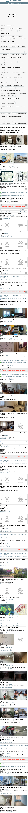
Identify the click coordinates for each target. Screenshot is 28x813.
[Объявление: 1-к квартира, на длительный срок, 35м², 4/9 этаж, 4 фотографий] (7, 230)
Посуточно (14, 38)
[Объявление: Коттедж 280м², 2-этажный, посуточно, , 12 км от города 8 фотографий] (14, 554)
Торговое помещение (17, 108)
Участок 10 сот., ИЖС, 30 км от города (10, 615)
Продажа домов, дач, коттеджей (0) (11, 57)
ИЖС (2, 77)
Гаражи (2, 93)
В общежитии (4, 44)
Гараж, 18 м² (3, 645)
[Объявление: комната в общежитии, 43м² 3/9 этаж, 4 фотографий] (13, 318)
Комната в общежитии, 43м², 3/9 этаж (10, 319)
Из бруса (3, 64)
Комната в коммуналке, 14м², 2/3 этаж (10, 364)
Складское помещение (5, 113)
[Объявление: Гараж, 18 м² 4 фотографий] (13, 662)
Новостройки (13, 30)
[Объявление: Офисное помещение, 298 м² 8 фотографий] (13, 699)
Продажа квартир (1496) (8, 25)
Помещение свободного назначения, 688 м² (11, 719)
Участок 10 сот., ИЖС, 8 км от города (9, 597)
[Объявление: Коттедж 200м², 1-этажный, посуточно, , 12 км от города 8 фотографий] (7, 524)
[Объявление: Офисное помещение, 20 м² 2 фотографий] (13, 805)
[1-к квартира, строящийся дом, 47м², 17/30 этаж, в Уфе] (7, 181)
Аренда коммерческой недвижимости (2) (12, 116)
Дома (2, 59)
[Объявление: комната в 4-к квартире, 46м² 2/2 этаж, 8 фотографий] (13, 335)
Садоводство (8, 77)
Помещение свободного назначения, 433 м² (11, 769)
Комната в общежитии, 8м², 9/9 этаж (9, 353)
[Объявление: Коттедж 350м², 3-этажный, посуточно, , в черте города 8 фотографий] (14, 535)
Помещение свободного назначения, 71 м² (11, 787)
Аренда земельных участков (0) (10, 82)
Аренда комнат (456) (7, 49)
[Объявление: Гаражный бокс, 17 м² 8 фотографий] (13, 681)
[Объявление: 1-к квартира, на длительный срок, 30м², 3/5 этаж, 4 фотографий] (7, 267)
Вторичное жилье (4, 30)
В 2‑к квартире (4, 46)
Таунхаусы (19, 59)
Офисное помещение (5, 108)
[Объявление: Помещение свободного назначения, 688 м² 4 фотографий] (13, 718)
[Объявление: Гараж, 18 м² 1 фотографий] (13, 644)
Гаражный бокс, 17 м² (5, 682)
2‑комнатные (11, 28)
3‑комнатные (19, 28)
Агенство (3, 87)
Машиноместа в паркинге (12, 93)
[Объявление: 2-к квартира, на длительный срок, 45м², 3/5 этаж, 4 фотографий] (14, 296)
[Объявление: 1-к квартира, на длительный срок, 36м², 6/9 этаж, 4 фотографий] (7, 249)
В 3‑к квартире (12, 46)
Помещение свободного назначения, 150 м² (11, 737)
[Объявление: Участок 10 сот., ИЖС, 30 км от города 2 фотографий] (13, 614)
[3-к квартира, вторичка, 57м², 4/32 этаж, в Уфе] (13, 209)
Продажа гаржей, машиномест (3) (10, 90)
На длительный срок (5, 38)
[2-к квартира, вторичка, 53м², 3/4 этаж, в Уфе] (7, 163)
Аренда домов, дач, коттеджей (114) (11, 67)
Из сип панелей (21, 62)
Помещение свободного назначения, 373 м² (11, 751)
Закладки (12, 3)
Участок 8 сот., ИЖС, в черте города (9, 627)
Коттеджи (13, 59)
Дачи (7, 59)
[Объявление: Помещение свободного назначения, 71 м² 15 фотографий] (13, 786)
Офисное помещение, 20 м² (7, 807)
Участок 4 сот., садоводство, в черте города (11, 579)
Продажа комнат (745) (7, 41)
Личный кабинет (19, 3)
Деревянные (13, 62)
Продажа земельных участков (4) (10, 75)
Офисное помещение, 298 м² (7, 701)
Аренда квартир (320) (7, 33)
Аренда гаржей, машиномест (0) (10, 98)
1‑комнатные (3, 28)
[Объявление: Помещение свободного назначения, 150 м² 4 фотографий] (13, 736)
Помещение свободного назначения (8, 111)
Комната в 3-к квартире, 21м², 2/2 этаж (10, 378)
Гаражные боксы (23, 93)
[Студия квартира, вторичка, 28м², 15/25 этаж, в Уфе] (14, 193)
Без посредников (22, 30)
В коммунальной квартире (14, 44)
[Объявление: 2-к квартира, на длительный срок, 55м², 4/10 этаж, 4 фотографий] (14, 277)
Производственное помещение (19, 113)
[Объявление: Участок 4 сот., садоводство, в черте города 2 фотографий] (13, 577)
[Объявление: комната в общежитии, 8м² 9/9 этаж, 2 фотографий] (13, 352)
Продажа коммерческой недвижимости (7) (13, 106)
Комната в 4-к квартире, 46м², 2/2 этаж (10, 336)
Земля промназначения (18, 77)
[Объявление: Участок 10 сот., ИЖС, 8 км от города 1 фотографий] (13, 596)
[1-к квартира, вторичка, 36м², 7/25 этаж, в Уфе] (7, 145)
